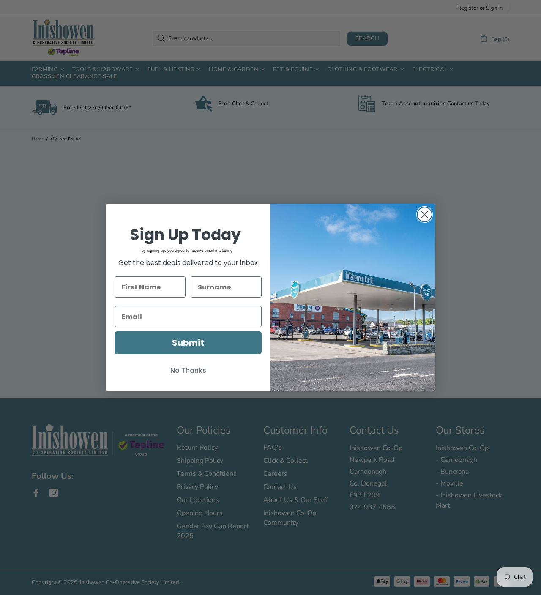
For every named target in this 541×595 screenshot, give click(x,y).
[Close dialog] (424, 214)
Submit (188, 343)
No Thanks (188, 370)
